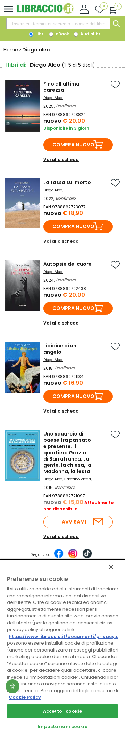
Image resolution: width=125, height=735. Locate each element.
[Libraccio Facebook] (59, 556)
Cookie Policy (25, 697)
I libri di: (15, 65)
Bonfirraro (66, 106)
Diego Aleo (52, 98)
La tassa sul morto (67, 182)
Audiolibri (90, 34)
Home (10, 49)
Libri (39, 34)
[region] (62, 647)
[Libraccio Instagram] (73, 556)
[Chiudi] (111, 567)
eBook (62, 34)
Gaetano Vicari (77, 479)
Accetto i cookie (62, 711)
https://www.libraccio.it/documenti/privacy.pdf (66, 636)
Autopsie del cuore (67, 264)
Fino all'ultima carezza (61, 87)
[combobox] (58, 23)
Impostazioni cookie (62, 726)
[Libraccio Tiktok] (87, 556)
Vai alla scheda (61, 159)
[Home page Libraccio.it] (45, 12)
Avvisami (74, 521)
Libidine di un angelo (59, 348)
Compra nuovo (73, 144)
